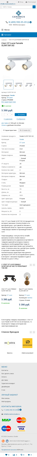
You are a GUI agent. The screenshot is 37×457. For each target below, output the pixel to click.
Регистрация (32, 2)
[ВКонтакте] (7, 441)
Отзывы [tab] (26, 130)
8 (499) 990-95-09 (18, 22)
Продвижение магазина (9, 450)
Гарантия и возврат (8, 383)
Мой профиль (6, 401)
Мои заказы (5, 398)
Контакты (4, 370)
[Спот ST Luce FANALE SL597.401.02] (9, 279)
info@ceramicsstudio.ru (7, 4)
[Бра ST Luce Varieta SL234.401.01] (27, 279)
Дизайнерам (5, 387)
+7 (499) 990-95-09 (10, 410)
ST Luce (10, 98)
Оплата (4, 125)
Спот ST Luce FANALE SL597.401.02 (8, 290)
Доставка (4, 123)
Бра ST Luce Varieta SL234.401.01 (26, 290)
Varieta (29, 298)
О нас (3, 390)
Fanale (12, 95)
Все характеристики (8, 102)
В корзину (21, 114)
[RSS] (3, 441)
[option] (8, 84)
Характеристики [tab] (10, 130)
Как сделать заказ (7, 373)
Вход (21, 2)
